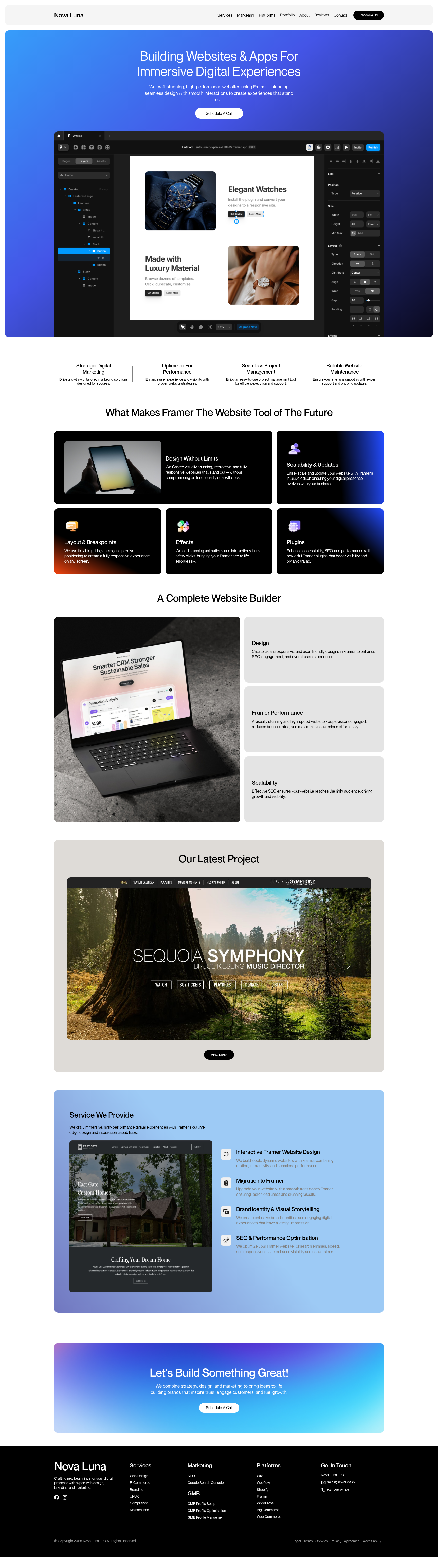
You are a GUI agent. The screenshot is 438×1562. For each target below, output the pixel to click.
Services (224, 15)
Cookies (321, 1541)
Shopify (262, 1489)
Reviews (321, 14)
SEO (191, 1476)
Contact (340, 15)
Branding (136, 1489)
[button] (225, 15)
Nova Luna (80, 1466)
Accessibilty (372, 1541)
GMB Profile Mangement (206, 1517)
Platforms (267, 15)
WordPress (265, 1503)
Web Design (139, 1476)
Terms (308, 1541)
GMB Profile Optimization (207, 1510)
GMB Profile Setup (201, 1503)
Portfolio (287, 14)
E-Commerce (140, 1482)
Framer (262, 1496)
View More (219, 1055)
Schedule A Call (368, 15)
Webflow (263, 1482)
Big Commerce (268, 1510)
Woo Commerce (269, 1516)
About (304, 15)
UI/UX (134, 1496)
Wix (260, 1476)
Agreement (352, 1541)
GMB (194, 1493)
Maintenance (139, 1510)
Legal (297, 1541)
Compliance (139, 1503)
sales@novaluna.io (341, 1482)
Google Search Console (206, 1482)
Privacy (336, 1541)
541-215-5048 (338, 1489)
